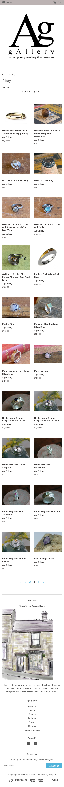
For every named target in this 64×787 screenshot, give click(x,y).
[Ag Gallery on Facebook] (28, 744)
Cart (59, 2)
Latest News (32, 600)
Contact (32, 714)
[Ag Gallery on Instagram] (35, 744)
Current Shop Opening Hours (32, 606)
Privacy (32, 722)
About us (32, 706)
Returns (32, 726)
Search (32, 710)
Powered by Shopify (46, 775)
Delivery (32, 718)
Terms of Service (32, 730)
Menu (9, 2)
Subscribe (54, 766)
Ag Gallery (31, 775)
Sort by (5, 87)
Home (4, 75)
